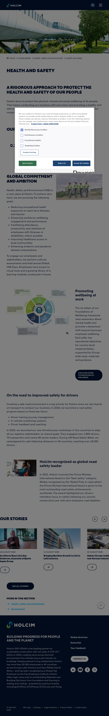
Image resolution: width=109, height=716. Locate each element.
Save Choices (27, 163)
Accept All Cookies (81, 163)
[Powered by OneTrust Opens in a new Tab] (83, 171)
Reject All (62, 163)
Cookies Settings (29, 152)
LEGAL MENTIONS (50, 124)
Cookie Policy (37, 124)
